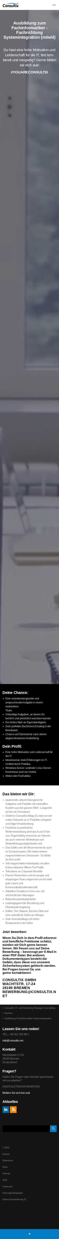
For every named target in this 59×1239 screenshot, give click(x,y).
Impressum (7, 1186)
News (5, 1167)
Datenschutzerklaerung (12, 1199)
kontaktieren (21, 972)
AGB (4, 1180)
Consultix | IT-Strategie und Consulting (11, 5)
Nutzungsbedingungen (12, 1193)
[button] (53, 1128)
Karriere (6, 1154)
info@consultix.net (12, 1040)
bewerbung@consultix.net (29, 994)
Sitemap (6, 1173)
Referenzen (7, 1160)
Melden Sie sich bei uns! (16, 1092)
